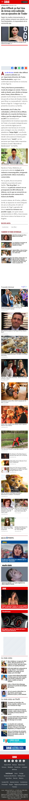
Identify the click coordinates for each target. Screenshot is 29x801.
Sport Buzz (9, 778)
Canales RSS (5, 782)
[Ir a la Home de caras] (6, 2)
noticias (14, 542)
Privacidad (5, 784)
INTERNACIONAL (5, 5)
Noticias (14, 765)
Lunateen (24, 767)
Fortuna (4, 767)
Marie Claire (21, 765)
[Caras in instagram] (5, 761)
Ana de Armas (9, 72)
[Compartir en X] (16, 68)
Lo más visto (6, 658)
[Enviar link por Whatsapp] (19, 68)
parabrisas (14, 612)
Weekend (10, 767)
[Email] (26, 68)
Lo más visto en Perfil (10, 699)
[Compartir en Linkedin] (22, 68)
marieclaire (14, 565)
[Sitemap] (24, 761)
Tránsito (14, 787)
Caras (16, 773)
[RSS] (20, 761)
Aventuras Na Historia (10, 776)
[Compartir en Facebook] (12, 68)
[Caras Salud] (14, 742)
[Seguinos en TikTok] (16, 761)
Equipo (11, 784)
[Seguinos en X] (13, 761)
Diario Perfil (7, 765)
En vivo (25, 2)
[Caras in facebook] (9, 761)
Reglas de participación (20, 784)
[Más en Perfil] (10, 538)
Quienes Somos (14, 782)
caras (14, 589)
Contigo (21, 773)
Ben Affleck (14, 227)
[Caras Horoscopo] (14, 749)
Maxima (21, 778)
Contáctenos (23, 782)
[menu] (2, 2)
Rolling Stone (21, 776)
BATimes (14, 769)
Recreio (15, 778)
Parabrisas (17, 767)
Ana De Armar (5, 227)
